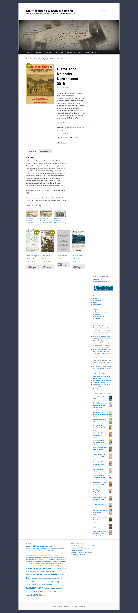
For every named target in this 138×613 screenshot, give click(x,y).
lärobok (28, 584)
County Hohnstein (57, 574)
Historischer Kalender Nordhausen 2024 (83, 552)
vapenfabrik (40, 591)
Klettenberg (54, 581)
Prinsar (44, 571)
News (87, 52)
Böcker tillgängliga (43, 59)
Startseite (29, 52)
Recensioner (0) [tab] (45, 151)
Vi (48, 582)
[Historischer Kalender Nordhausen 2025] (60, 214)
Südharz (36, 594)
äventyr (64, 568)
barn (42, 582)
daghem (46, 582)
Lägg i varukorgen (32, 267)
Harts (29, 578)
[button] (51, 67)
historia (50, 571)
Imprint (94, 52)
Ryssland (34, 591)
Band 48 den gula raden (100, 389)
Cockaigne (46, 591)
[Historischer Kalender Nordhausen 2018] (46, 214)
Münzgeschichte (47, 584)
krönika (29, 568)
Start (27, 59)
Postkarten (59, 588)
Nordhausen (34, 588)
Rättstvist (28, 591)
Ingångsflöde (97, 300)
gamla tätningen (49, 546)
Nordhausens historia (34, 574)
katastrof (38, 582)
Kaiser (33, 582)
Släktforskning (38, 546)
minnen (60, 568)
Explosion (39, 571)
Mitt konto (38, 52)
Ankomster (80, 127)
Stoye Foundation (98, 349)
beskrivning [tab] (33, 151)
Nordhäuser (53, 588)
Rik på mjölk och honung (56, 591)
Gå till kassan (59, 52)
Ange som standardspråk (100, 281)
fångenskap (63, 582)
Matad (95, 302)
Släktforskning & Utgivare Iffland (49, 10)
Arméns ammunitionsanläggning (42, 578)
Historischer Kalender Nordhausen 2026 (83, 546)
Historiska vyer (55, 578)
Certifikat (43, 595)
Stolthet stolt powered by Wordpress (74, 606)
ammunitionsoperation (37, 584)
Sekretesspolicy (58, 606)
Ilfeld (65, 578)
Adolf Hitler (29, 546)
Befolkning (55, 568)
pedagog (28, 571)
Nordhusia (46, 588)
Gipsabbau (47, 574)
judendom (29, 582)
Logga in (95, 298)
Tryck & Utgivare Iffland (42, 568)
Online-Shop (33, 59)
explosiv (28, 595)
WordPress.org (97, 304)
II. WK (61, 578)
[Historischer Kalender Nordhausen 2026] (32, 214)
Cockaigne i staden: (99, 382)
